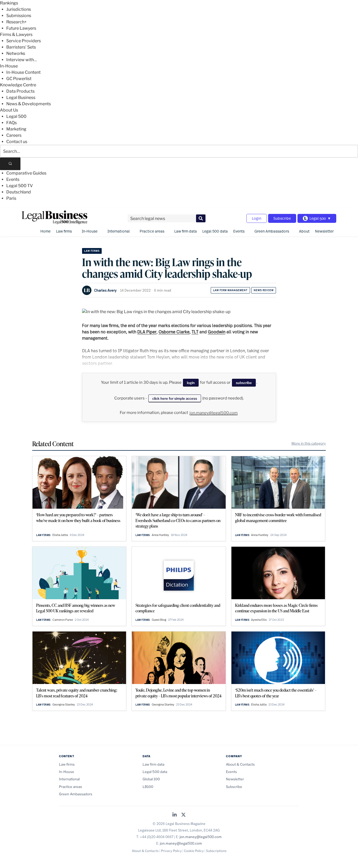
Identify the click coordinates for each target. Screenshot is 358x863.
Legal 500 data (215, 231)
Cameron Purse (62, 620)
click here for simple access (174, 398)
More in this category (308, 443)
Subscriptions (216, 851)
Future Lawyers (21, 28)
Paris (11, 198)
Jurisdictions (18, 9)
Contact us (16, 141)
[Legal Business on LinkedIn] (174, 815)
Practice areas (152, 231)
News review (264, 290)
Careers (13, 135)
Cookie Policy (194, 851)
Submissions (18, 15)
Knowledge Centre (18, 84)
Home (45, 231)
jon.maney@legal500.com (213, 413)
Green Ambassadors (271, 231)
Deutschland (18, 192)
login (191, 383)
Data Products (20, 91)
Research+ (16, 21)
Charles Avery (105, 290)
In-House (9, 66)
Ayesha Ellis (259, 620)
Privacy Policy (171, 851)
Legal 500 (16, 116)
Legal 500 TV (19, 185)
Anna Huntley (160, 535)
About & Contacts (240, 764)
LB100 (148, 787)
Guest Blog (159, 620)
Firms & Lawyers (16, 34)
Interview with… (21, 59)
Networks (15, 53)
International (118, 231)
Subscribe (282, 218)
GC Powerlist (18, 78)
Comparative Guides (26, 173)
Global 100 (151, 779)
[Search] (10, 163)
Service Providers (23, 40)
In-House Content (23, 72)
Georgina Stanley (63, 704)
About (304, 231)
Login (256, 218)
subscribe (244, 383)
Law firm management (230, 290)
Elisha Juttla (60, 535)
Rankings (9, 3)
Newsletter (324, 231)
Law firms (64, 231)
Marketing (16, 129)
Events (12, 179)
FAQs (11, 122)
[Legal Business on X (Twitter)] (183, 815)
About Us (9, 110)
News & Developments (28, 103)
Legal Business (20, 97)
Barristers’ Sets (21, 47)
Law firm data (185, 231)
